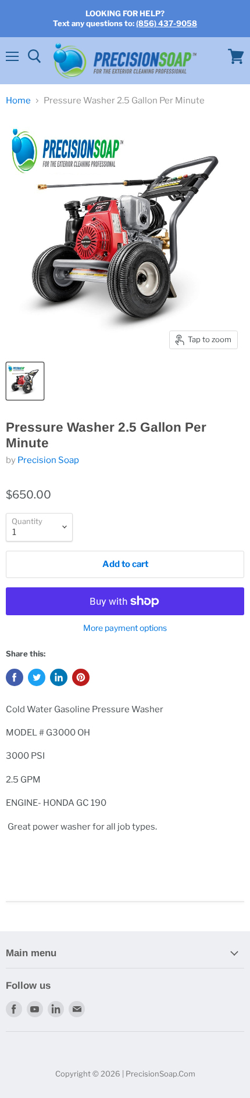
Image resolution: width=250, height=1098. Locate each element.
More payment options (125, 628)
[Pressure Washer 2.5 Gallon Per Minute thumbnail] (25, 381)
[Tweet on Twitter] (36, 677)
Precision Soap (48, 460)
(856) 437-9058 (166, 23)
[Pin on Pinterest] (81, 677)
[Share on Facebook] (14, 677)
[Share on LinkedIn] (58, 677)
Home (18, 101)
